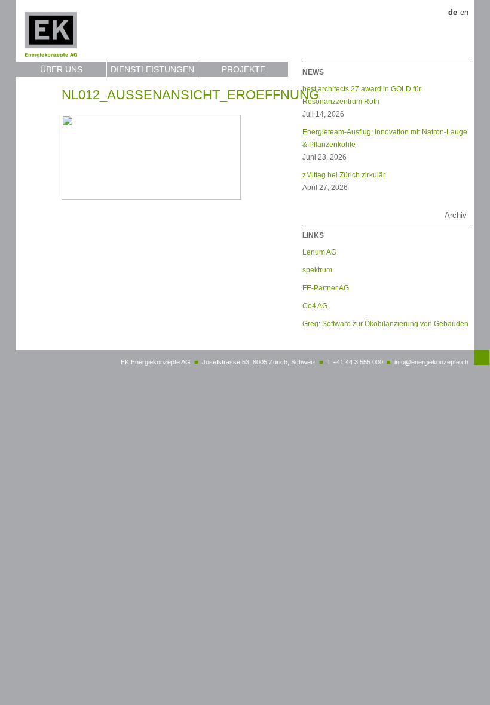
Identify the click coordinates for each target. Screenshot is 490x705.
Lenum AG (319, 252)
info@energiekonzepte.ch (431, 362)
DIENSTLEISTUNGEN (152, 69)
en (464, 12)
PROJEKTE (243, 69)
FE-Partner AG (325, 288)
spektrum (317, 270)
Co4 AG (314, 305)
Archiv (456, 215)
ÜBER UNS (61, 69)
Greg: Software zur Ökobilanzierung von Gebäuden (385, 323)
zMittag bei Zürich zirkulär (343, 175)
